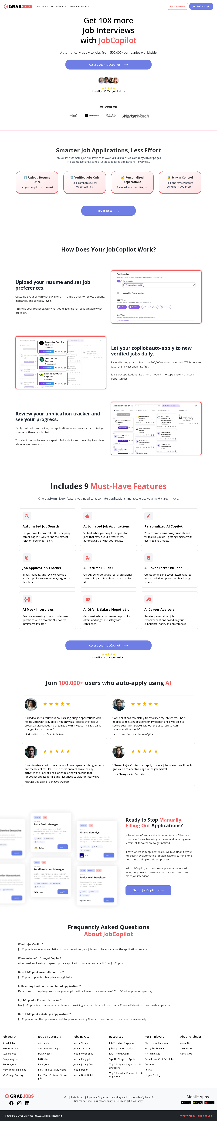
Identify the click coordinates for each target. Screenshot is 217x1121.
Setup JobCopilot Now (148, 890)
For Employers (177, 6)
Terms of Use (204, 1115)
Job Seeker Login (201, 6)
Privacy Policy (187, 1115)
